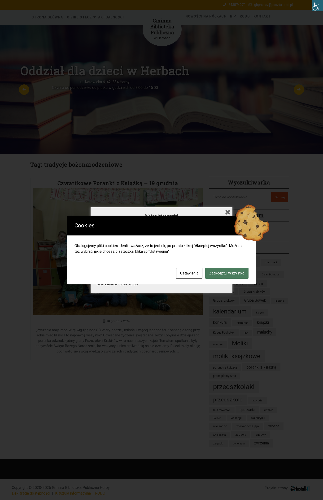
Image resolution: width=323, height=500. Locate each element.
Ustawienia (189, 273)
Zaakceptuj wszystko (226, 273)
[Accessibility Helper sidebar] (317, 5)
